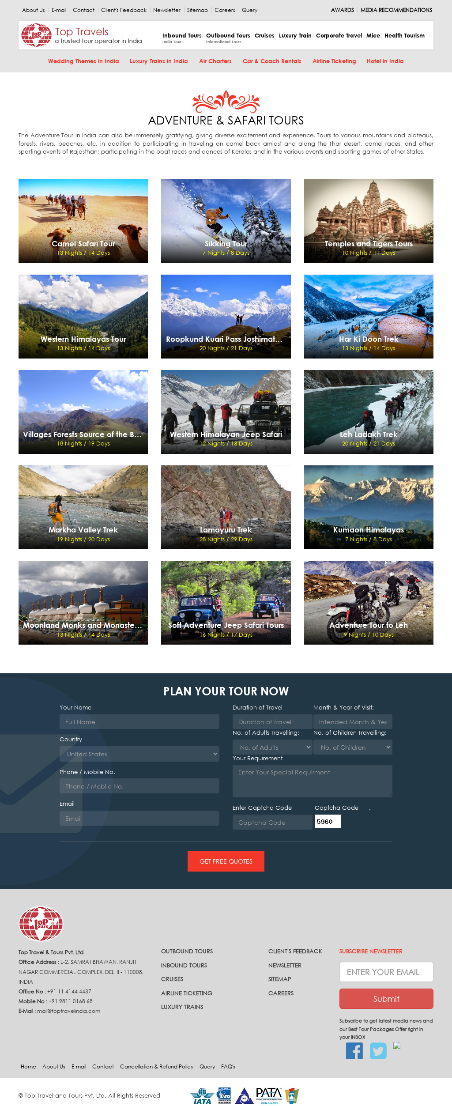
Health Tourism (404, 35)
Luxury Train (295, 35)
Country (71, 739)
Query (249, 10)
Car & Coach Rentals (272, 60)
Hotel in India (385, 60)
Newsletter (167, 10)
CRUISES (172, 979)
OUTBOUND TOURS (187, 951)
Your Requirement (257, 758)
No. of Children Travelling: (350, 732)
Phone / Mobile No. (87, 772)
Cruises (265, 35)
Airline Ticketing (334, 60)
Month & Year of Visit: (343, 707)
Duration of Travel (257, 707)
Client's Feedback (124, 10)
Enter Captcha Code (262, 808)
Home (28, 1066)
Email (67, 804)
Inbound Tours (182, 38)
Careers (225, 10)
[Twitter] (375, 1051)
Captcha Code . (343, 808)
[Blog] (398, 1046)
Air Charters (215, 60)
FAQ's (228, 1066)
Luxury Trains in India (159, 60)
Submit (386, 999)
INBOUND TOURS (184, 965)
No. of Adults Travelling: (266, 732)
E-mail (59, 10)
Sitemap (197, 10)
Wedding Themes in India (83, 60)
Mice (373, 35)
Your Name (75, 707)
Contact (83, 10)
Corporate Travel (339, 35)
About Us (33, 10)
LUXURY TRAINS (182, 1007)
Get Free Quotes (226, 861)
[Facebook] (351, 1051)
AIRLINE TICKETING (186, 993)
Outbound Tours (228, 38)
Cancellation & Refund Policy (156, 1066)
